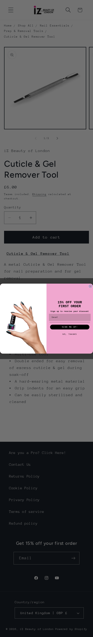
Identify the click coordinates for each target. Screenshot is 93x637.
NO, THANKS (70, 334)
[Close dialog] (90, 286)
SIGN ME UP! (70, 327)
